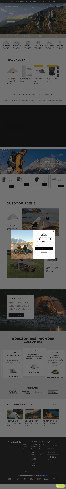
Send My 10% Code (44, 249)
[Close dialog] (53, 231)
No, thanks (44, 252)
